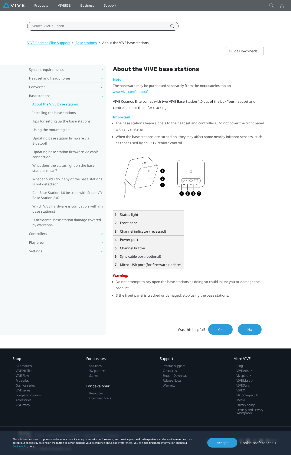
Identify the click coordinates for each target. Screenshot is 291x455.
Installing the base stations (54, 112)
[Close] (271, 5)
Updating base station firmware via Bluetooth (60, 141)
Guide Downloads (243, 51)
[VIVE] (13, 5)
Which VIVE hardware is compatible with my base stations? (67, 209)
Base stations (86, 42)
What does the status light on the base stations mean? (63, 168)
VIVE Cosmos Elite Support (48, 42)
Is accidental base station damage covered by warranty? (66, 222)
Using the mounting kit (51, 129)
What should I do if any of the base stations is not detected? (67, 181)
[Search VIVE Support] (170, 26)
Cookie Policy (20, 446)
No (249, 329)
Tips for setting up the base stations (61, 121)
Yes (220, 329)
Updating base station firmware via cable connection (65, 154)
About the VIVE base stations (55, 104)
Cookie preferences (256, 442)
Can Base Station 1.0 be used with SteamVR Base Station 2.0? (67, 195)
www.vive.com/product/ (130, 92)
